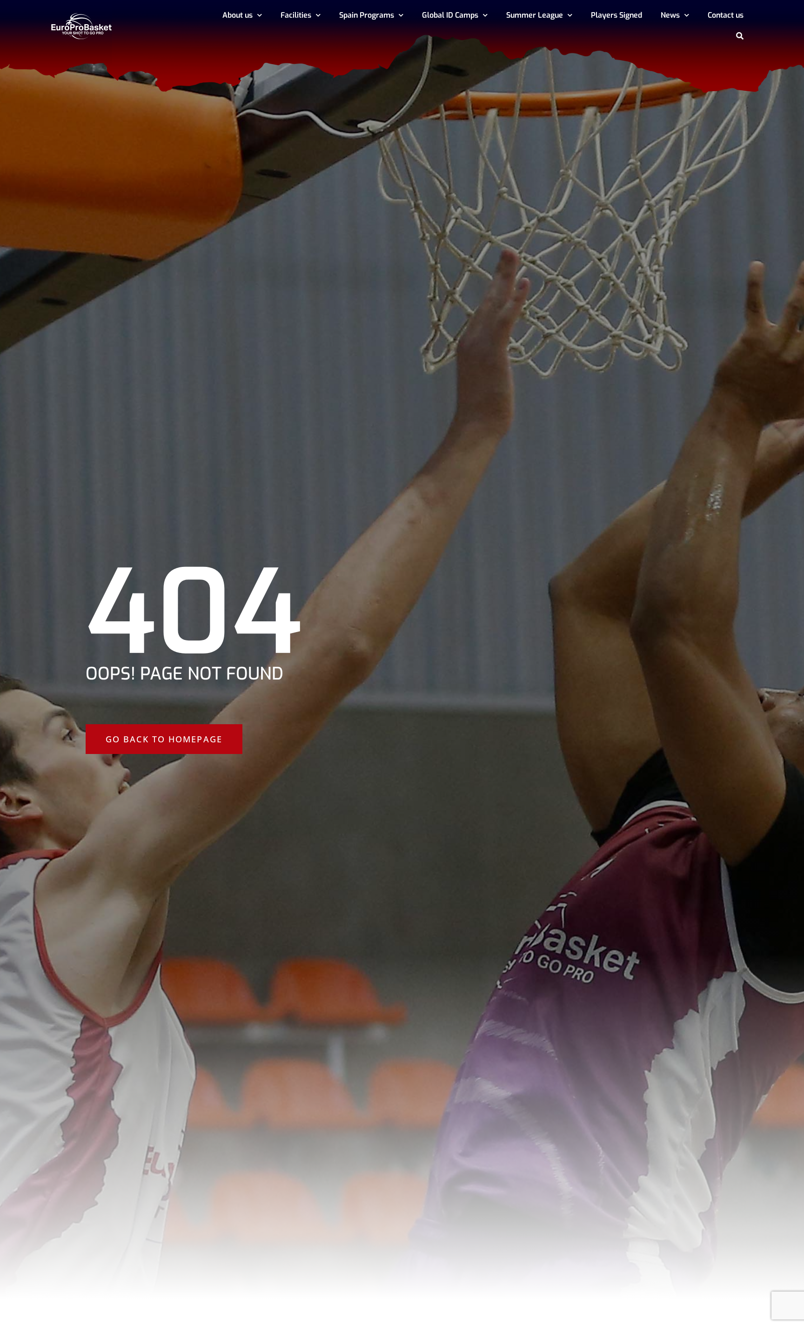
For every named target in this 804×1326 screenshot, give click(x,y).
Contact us (726, 15)
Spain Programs (366, 15)
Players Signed (616, 15)
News (670, 15)
